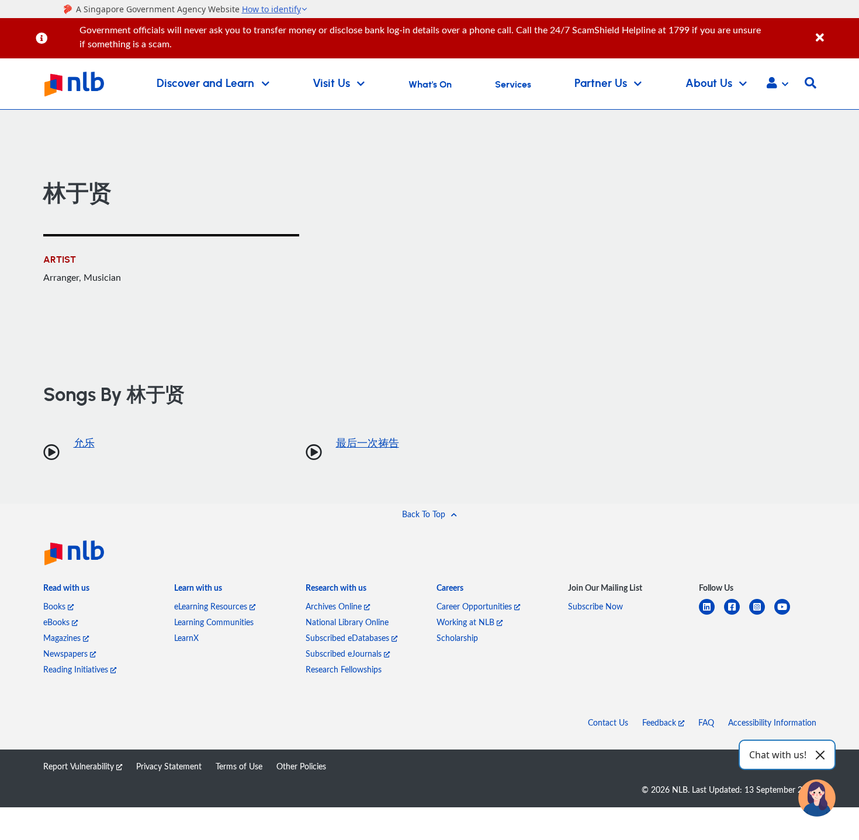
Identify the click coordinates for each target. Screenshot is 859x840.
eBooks (57, 622)
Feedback (660, 722)
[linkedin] (711, 614)
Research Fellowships (344, 669)
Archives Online (335, 606)
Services (513, 84)
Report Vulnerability (79, 766)
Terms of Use (239, 766)
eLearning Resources (212, 606)
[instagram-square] (761, 614)
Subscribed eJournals (345, 653)
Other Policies (301, 766)
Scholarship (457, 637)
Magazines (63, 637)
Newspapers (66, 653)
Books (55, 606)
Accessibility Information (772, 722)
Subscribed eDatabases (349, 637)
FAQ (706, 722)
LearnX (186, 637)
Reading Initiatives (76, 669)
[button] (777, 84)
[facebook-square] (736, 614)
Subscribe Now (595, 606)
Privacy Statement (169, 766)
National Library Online (347, 622)
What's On (430, 84)
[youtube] (786, 614)
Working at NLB (467, 622)
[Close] (835, 31)
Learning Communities (214, 622)
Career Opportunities (475, 606)
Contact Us (608, 722)
